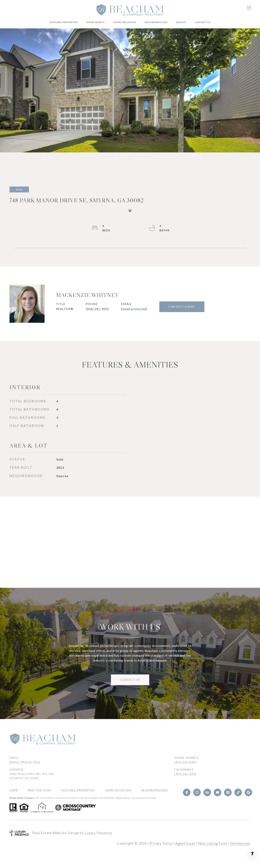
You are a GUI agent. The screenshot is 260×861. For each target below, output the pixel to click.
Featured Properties (64, 22)
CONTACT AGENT (181, 306)
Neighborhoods (156, 22)
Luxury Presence (98, 833)
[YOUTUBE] (217, 792)
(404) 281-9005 (97, 309)
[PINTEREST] (228, 792)
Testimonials (240, 843)
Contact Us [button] (130, 679)
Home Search (96, 22)
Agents (181, 22)
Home (14, 790)
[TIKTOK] (238, 792)
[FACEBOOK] (187, 792)
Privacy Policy (161, 843)
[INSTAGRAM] (197, 792)
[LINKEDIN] (207, 792)
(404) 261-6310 (185, 773)
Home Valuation (124, 22)
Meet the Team (39, 790)
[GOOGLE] (248, 792)
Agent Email (185, 843)
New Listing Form (212, 843)
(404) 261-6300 (185, 762)
